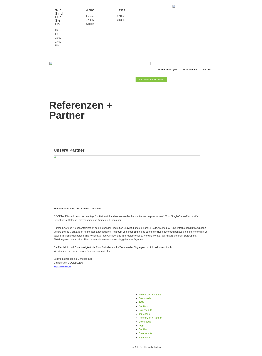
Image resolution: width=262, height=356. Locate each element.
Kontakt (207, 69)
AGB (141, 302)
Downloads (145, 298)
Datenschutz (145, 310)
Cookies (143, 306)
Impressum (144, 314)
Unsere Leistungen (167, 69)
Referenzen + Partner (150, 294)
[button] (136, 84)
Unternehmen (190, 69)
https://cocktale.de (62, 267)
